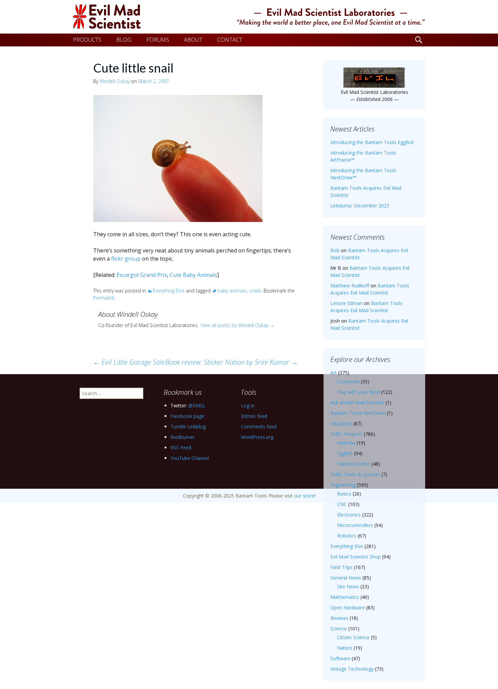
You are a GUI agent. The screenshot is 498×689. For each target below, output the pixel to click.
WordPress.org (257, 437)
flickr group (126, 258)
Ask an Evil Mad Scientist (357, 402)
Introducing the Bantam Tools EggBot (372, 142)
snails (255, 290)
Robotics (346, 535)
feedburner (182, 437)
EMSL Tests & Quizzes (355, 474)
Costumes (348, 381)
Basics (344, 493)
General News (345, 577)
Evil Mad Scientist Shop (355, 556)
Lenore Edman (346, 303)
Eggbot (345, 453)
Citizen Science (353, 637)
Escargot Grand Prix (142, 275)
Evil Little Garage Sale (129, 362)
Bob (334, 250)
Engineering (343, 485)
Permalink (104, 298)
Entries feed (254, 416)
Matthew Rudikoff (349, 285)
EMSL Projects (346, 434)
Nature (344, 648)
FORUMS (157, 39)
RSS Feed (180, 447)
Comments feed (258, 426)
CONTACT (229, 39)
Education (341, 423)
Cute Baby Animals (193, 275)
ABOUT (193, 39)
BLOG (123, 39)
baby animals (232, 290)
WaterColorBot (353, 464)
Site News (348, 586)
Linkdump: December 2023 (359, 205)
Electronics (349, 514)
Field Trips (341, 567)
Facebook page (187, 416)
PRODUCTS (87, 39)
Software (340, 658)
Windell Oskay (115, 81)
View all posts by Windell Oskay (237, 325)
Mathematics (344, 597)
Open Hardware (347, 607)
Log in (247, 405)
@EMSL (196, 405)
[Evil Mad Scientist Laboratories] (249, 17)
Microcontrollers (355, 525)
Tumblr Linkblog (188, 426)
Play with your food (358, 392)
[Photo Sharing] (178, 158)
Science (338, 628)
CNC (342, 504)
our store (304, 495)
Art (333, 372)
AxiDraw (346, 443)
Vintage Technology (352, 669)
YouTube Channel (189, 458)
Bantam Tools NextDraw (358, 413)
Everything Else (169, 290)
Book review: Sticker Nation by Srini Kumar (231, 362)
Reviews (339, 618)
